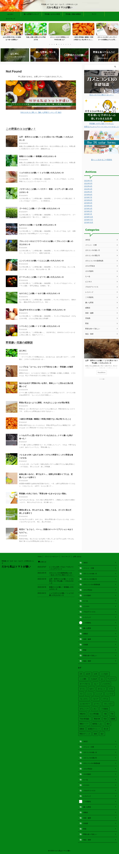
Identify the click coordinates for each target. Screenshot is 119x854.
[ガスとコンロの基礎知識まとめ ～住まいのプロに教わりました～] (101, 92)
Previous (3, 33)
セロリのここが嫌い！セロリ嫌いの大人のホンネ (39, 293)
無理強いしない (97, 724)
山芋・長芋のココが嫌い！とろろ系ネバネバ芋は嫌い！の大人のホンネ (61, 581)
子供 (111, 714)
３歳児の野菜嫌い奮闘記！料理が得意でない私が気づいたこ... (59, 38)
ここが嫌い (83, 679)
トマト (111, 689)
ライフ (94, 14)
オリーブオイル (85, 684)
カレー (96, 684)
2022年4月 (88, 186)
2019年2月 (88, 211)
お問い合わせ (77, 556)
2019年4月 (88, 206)
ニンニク (99, 694)
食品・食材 (89, 334)
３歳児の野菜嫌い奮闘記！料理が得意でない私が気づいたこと (45, 419)
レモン (94, 709)
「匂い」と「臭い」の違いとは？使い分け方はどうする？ (107, 38)
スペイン (83, 689)
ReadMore (101, 372)
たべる (87, 276)
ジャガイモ (106, 684)
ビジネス (88, 282)
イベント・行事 (91, 245)
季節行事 (97, 719)
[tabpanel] (12, 32)
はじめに (10, 14)
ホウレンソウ (84, 709)
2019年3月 (88, 208)
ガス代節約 (89, 271)
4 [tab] (56, 44)
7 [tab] (63, 44)
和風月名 (83, 714)
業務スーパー (84, 724)
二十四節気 (89, 297)
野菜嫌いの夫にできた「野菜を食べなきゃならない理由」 (43, 493)
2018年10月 (88, 222)
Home (40, 556)
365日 (87, 240)
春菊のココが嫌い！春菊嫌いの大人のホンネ (37, 156)
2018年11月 (88, 220)
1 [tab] (49, 44)
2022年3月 (88, 189)
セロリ (91, 689)
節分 (108, 724)
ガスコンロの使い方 (92, 250)
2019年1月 (88, 214)
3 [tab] (54, 44)
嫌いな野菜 (89, 302)
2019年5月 (88, 203)
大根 (105, 714)
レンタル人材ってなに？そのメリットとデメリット (61, 568)
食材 (95, 734)
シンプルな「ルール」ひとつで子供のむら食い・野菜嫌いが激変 (46, 367)
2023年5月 (88, 183)
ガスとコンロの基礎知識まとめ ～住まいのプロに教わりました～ (61, 574)
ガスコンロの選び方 (92, 255)
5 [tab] (59, 44)
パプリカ (105, 699)
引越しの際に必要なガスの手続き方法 (12, 38)
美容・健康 (89, 313)
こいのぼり (104, 674)
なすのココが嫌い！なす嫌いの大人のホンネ (37, 225)
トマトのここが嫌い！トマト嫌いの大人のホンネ (39, 326)
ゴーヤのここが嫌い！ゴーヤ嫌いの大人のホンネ (39, 208)
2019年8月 (88, 195)
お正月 (88, 674)
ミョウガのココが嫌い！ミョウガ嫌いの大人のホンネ (41, 172)
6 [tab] (61, 44)
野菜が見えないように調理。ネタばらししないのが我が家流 (44, 402)
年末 (105, 719)
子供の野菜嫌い (85, 719)
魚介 (102, 734)
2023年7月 (88, 181)
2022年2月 (88, 192)
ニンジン (89, 694)
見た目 (106, 729)
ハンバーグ (109, 694)
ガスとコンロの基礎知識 (94, 261)
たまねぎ (94, 679)
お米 (95, 674)
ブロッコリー (108, 704)
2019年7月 (88, 197)
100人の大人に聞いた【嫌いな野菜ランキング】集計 (41, 112)
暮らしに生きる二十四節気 (101, 160)
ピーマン (97, 704)
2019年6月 (88, 200)
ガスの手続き (90, 266)
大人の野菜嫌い (94, 714)
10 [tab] (70, 44)
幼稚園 (112, 719)
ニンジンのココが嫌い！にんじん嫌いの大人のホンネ (41, 260)
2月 (81, 674)
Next (116, 33)
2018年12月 (88, 217)
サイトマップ (10, 19)
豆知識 (87, 318)
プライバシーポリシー (52, 556)
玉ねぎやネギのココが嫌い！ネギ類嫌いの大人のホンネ (42, 310)
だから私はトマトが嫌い (59, 7)
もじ (102, 679)
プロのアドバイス (91, 287)
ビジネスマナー (85, 704)
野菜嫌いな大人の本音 (52, 14)
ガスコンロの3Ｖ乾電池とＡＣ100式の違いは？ (35, 38)
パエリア (95, 699)
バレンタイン (84, 699)
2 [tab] (52, 44)
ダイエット (101, 689)
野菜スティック (85, 734)
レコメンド (89, 292)
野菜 (87, 323)
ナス (81, 694)
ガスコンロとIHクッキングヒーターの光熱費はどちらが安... (83, 38)
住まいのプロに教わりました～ (101, 95)
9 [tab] (68, 44)
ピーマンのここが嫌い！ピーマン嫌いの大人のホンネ (41, 277)
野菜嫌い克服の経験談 (73, 14)
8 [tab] (66, 44)
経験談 (87, 308)
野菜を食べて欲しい (92, 329)
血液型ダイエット (94, 729)
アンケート (111, 679)
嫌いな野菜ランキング (31, 14)
